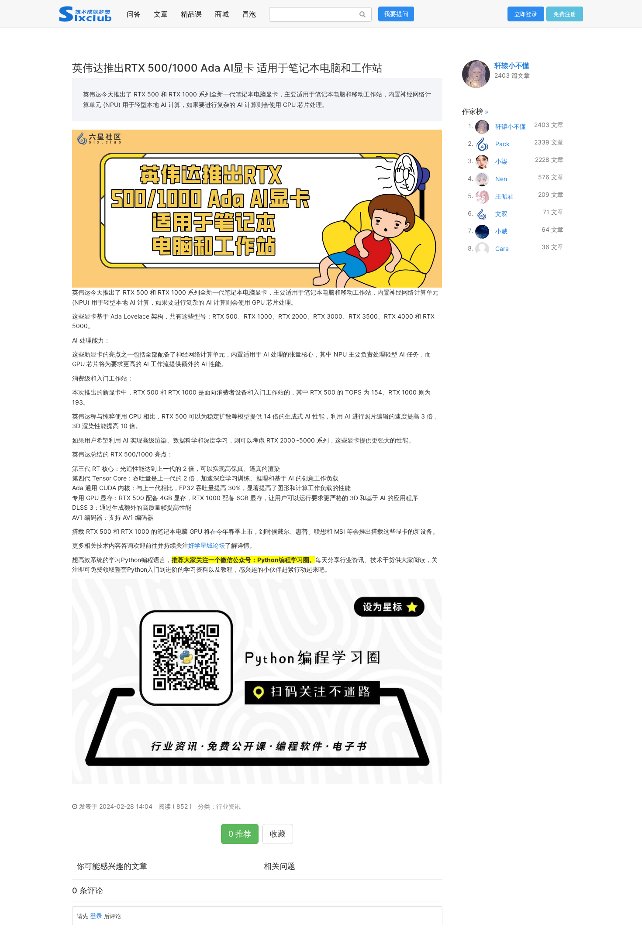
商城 (222, 12)
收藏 (278, 833)
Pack (502, 143)
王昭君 (504, 195)
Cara (502, 248)
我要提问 (396, 13)
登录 (96, 916)
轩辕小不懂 (511, 65)
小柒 (501, 161)
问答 (134, 12)
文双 (501, 213)
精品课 (191, 12)
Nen (501, 178)
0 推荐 (239, 833)
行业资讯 (228, 806)
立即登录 (525, 14)
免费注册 (564, 14)
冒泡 (249, 12)
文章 (161, 12)
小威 (501, 230)
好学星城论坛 (206, 545)
